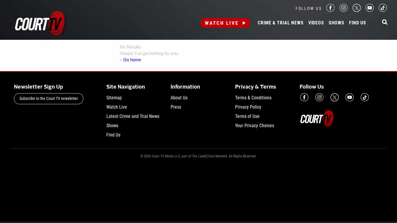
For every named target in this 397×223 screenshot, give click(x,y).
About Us (179, 97)
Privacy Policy (248, 107)
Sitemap (114, 97)
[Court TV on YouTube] (370, 10)
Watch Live (222, 23)
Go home (132, 59)
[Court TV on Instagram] (343, 10)
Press (176, 107)
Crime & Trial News (280, 23)
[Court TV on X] (357, 10)
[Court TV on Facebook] (330, 10)
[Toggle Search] (384, 22)
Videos (316, 23)
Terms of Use (247, 116)
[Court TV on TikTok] (383, 10)
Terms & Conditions (253, 97)
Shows (336, 23)
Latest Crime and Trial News (132, 116)
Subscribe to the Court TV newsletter (48, 98)
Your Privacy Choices (254, 125)
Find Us (357, 23)
